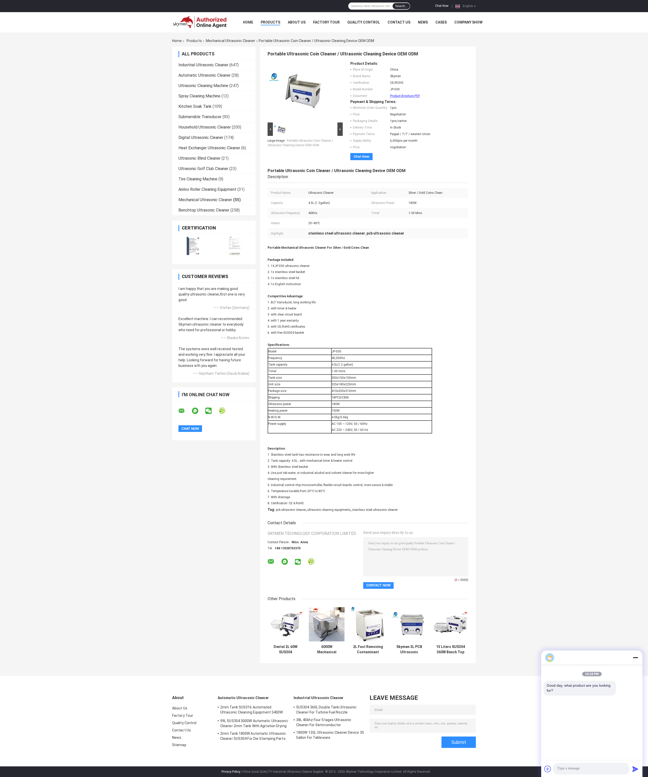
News (423, 22)
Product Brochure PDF (405, 96)
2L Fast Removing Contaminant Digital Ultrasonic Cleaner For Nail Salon (368, 649)
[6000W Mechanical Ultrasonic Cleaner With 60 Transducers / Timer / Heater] (327, 624)
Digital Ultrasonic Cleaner (200, 137)
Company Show (468, 22)
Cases (441, 22)
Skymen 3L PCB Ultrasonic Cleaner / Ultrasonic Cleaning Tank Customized (409, 649)
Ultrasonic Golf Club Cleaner (203, 168)
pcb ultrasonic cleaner (291, 510)
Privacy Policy (230, 771)
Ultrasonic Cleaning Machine (203, 85)
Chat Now (442, 6)
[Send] (635, 768)
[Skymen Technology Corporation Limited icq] (225, 411)
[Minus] (635, 658)
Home (248, 22)
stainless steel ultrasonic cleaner (375, 510)
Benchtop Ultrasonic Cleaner (203, 210)
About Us (297, 22)
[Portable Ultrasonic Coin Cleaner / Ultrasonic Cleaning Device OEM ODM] (297, 91)
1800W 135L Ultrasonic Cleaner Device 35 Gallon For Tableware (330, 735)
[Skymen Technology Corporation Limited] (200, 22)
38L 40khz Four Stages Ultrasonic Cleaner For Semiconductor (323, 722)
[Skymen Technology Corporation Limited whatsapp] (198, 411)
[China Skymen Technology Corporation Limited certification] (193, 246)
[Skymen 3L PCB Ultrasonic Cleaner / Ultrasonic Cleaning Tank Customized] (409, 624)
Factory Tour (326, 22)
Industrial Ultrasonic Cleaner (203, 64)
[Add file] (547, 768)
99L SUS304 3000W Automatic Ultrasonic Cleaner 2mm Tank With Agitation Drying (254, 723)
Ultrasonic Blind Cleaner (199, 158)
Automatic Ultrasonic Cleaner (204, 75)
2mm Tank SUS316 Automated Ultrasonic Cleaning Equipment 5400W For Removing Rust (251, 710)
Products (270, 22)
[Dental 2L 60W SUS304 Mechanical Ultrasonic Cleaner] (285, 624)
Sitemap (179, 745)
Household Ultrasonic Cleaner (204, 127)
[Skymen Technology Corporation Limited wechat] (211, 411)
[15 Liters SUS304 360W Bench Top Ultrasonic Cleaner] (450, 624)
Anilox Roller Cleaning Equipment (207, 189)
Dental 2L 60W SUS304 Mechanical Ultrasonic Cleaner (285, 649)
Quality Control (363, 22)
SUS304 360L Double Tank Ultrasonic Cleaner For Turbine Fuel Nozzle (326, 709)
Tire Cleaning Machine (197, 179)
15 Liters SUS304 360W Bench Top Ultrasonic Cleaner (450, 649)
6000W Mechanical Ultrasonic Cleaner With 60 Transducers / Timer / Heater (327, 649)
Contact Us (399, 22)
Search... (401, 6)
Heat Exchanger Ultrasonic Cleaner (209, 147)
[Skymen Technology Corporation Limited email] (184, 411)
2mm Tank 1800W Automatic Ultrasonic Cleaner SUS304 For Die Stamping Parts (253, 736)
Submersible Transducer (199, 116)
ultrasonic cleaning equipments (329, 510)
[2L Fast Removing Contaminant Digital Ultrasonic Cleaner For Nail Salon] (368, 624)
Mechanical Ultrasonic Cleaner (230, 41)
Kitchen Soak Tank (195, 106)
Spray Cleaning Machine (199, 96)
